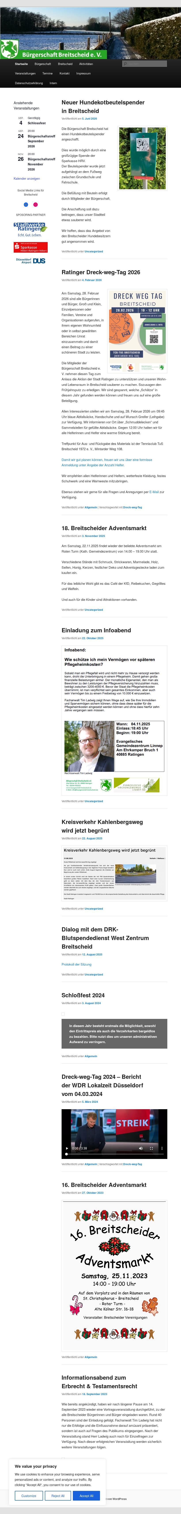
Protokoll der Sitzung (76, 964)
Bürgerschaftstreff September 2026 (41, 141)
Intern (53, 83)
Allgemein (91, 507)
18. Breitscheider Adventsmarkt (104, 528)
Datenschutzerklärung (29, 83)
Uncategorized (94, 251)
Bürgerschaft (43, 64)
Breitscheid (65, 64)
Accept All (86, 1496)
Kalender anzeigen (27, 178)
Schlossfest (37, 123)
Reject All (57, 1496)
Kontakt (65, 73)
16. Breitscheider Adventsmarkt (104, 1185)
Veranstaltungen (25, 73)
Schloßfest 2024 (83, 995)
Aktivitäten (86, 64)
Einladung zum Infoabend (96, 630)
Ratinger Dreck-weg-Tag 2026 (101, 272)
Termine (47, 73)
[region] (57, 1482)
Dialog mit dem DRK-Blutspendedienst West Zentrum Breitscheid (105, 937)
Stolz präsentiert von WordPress (106, 1499)
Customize (28, 1496)
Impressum (83, 73)
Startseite (21, 64)
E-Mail (154, 491)
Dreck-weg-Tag (132, 507)
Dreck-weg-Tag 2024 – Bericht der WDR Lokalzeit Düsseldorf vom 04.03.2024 (102, 1085)
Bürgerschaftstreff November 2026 (41, 164)
